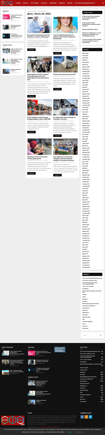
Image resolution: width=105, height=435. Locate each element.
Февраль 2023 (86, 148)
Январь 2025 (85, 96)
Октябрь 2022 (85, 157)
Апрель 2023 (85, 143)
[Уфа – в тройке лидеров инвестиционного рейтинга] (5, 372)
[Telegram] (90, 417)
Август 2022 (85, 161)
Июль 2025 (85, 82)
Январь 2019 (85, 258)
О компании (52, 3)
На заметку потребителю (88, 305)
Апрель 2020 (85, 224)
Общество (35, 57)
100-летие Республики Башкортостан (92, 278)
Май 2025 (84, 87)
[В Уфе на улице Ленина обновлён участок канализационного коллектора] (6, 50)
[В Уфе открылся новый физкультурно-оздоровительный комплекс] (6, 61)
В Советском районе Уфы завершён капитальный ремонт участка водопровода (91, 41)
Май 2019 (84, 249)
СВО (83, 319)
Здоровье (85, 299)
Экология (84, 326)
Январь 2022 (85, 177)
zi (34, 38)
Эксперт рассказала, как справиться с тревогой (16, 26)
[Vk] (82, 417)
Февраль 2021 (86, 202)
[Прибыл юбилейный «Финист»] (6, 71)
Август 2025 (85, 80)
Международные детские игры (90, 303)
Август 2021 (85, 188)
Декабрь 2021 (86, 179)
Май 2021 (84, 195)
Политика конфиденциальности (85, 3)
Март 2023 (85, 145)
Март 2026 (85, 64)
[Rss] (86, 417)
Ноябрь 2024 (85, 100)
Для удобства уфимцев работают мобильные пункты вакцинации (38, 36)
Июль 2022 (85, 163)
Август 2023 (85, 134)
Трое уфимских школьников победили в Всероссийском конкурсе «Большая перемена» (63, 158)
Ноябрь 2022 (85, 154)
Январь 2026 (85, 69)
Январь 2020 (85, 231)
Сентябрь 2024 (86, 105)
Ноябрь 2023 (85, 127)
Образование (85, 308)
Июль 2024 (85, 109)
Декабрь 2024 (86, 98)
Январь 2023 (85, 150)
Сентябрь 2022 (86, 159)
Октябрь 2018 (85, 265)
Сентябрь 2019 (86, 240)
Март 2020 (85, 226)
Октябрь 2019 (85, 238)
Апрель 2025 (85, 89)
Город (84, 296)
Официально (85, 312)
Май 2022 (84, 168)
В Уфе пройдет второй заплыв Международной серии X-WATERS (38, 118)
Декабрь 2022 (86, 152)
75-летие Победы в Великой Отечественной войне (89, 283)
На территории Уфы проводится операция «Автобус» (64, 118)
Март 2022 (85, 172)
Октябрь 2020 (85, 211)
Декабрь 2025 (86, 71)
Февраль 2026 (86, 67)
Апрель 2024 (85, 116)
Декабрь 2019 (86, 233)
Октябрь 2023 (85, 130)
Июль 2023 (85, 136)
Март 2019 (85, 253)
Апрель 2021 (85, 197)
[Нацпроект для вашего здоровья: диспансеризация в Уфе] (6, 16)
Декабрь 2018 (86, 260)
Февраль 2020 (86, 229)
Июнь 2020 (85, 220)
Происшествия (57, 57)
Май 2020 (84, 222)
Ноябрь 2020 (85, 208)
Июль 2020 (85, 217)
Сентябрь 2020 (86, 213)
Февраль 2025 (86, 94)
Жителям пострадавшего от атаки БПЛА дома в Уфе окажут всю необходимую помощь (91, 34)
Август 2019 (85, 242)
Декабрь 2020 (86, 206)
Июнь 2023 (85, 139)
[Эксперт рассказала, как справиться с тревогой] (6, 27)
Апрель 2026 (85, 62)
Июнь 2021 (85, 193)
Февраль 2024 (86, 121)
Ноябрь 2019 (85, 235)
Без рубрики (85, 288)
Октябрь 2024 (85, 103)
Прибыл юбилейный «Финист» (90, 29)
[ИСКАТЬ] (100, 335)
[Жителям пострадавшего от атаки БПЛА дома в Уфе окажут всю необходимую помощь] (5, 362)
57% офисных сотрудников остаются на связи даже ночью (16, 35)
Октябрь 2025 (85, 76)
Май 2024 (84, 114)
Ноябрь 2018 (85, 263)
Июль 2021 (34, 11)
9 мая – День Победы (88, 286)
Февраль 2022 (86, 175)
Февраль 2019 (86, 256)
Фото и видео (35, 3)
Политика (84, 314)
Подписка (62, 3)
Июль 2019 (85, 245)
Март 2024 (85, 118)
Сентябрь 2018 (86, 267)
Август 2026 (85, 53)
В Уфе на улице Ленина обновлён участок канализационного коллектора (16, 50)
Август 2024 (85, 107)
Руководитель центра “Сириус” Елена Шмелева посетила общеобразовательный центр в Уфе (38, 77)
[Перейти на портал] (60, 352)
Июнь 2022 (85, 166)
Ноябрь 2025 (85, 73)
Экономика (85, 328)
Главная (18, 3)
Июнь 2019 (85, 247)
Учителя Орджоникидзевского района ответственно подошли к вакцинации (64, 36)
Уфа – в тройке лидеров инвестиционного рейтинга (17, 371)
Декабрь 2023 (86, 125)
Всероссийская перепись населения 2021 (91, 364)
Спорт (29, 100)
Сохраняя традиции (87, 321)
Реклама (69, 3)
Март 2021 (85, 199)
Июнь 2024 (85, 112)
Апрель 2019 (85, 251)
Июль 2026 (85, 55)
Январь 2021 (85, 204)
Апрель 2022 (85, 170)
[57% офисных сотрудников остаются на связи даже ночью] (6, 36)
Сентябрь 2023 (86, 132)
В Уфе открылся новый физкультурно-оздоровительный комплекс (16, 61)
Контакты (44, 3)
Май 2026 (84, 60)
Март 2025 (85, 91)
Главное (30, 57)
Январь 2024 (85, 123)
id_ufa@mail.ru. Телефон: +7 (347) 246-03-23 (48, 426)
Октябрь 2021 (85, 184)
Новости (25, 3)
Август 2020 (85, 215)
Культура (84, 301)
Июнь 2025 (85, 85)
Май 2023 (84, 141)
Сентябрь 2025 (86, 78)
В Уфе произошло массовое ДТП (64, 74)
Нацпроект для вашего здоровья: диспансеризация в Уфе (16, 17)
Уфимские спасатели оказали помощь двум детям (37, 157)
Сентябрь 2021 (86, 186)
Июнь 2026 (85, 58)
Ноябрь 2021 (85, 181)
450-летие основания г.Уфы (89, 280)
